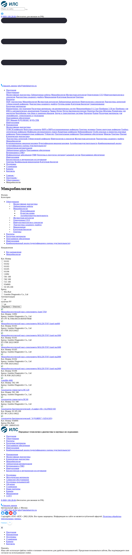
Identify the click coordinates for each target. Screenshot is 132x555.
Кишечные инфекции (67, 132)
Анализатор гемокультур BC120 (15, 390)
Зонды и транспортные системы (69, 113)
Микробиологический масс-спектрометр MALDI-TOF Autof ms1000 (31, 335)
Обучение (10, 484)
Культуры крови (27, 213)
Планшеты (45, 111)
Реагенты (10, 99)
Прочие (123, 134)
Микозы (107, 134)
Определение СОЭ (95, 95)
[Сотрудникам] (2, 14)
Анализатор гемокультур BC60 (14, 399)
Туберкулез (49, 134)
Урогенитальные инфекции (67, 134)
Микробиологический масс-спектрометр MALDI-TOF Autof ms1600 (31, 347)
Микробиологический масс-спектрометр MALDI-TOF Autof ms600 (30, 323)
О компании (11, 166)
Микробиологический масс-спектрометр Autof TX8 (24, 312)
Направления (12, 125)
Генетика (80, 97)
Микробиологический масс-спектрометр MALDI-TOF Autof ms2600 (31, 368)
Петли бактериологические (75, 111)
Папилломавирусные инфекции (30, 134)
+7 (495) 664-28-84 (9, 510)
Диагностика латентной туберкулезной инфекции (28, 139)
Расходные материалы (16, 106)
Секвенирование (97, 104)
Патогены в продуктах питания (51, 155)
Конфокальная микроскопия (27, 162)
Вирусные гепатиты (32, 129)
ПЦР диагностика (14, 102)
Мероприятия (12, 493)
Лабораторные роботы (41, 95)
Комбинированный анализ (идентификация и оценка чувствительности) (38, 243)
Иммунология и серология (92, 102)
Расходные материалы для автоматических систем (53, 109)
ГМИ (34, 155)
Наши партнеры (13, 489)
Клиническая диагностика (17, 136)
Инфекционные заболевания (18, 155)
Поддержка (11, 164)
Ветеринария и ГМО (15, 152)
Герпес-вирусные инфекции (108, 129)
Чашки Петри (56, 111)
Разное (96, 113)
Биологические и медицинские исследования (26, 159)
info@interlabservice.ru (27, 86)
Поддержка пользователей (17, 482)
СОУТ (9, 496)
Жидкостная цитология (76, 95)
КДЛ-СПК (34, 120)
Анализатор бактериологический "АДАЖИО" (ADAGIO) (26, 418)
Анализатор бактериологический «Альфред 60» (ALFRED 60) (28, 409)
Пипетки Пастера (95, 111)
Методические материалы (17, 477)
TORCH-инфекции (14, 129)
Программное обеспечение (18, 118)
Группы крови (64, 104)
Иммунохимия (12, 122)
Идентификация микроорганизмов (54, 143)
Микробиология (58, 95)
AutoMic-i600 (7, 380)
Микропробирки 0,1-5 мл (87, 109)
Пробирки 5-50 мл (107, 109)
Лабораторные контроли (69, 102)
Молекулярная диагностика (18, 95)
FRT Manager (12, 120)
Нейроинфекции (85, 132)
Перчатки (88, 113)
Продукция (11, 90)
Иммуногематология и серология (28, 222)
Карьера (9, 169)
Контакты (10, 171)
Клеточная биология (66, 97)
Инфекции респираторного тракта (42, 132)
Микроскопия (50, 97)
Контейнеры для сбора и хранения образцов (34, 113)
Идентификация (27, 211)
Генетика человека (87, 129)
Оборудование (12, 92)
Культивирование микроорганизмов (22, 143)
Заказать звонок (10, 86)
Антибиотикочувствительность (83, 143)
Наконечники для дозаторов (18, 109)
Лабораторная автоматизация (19, 148)
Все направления (13, 252)
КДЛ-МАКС (23, 120)
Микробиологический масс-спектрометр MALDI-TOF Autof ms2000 (31, 357)
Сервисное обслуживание (17, 480)
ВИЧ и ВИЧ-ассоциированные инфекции (60, 129)
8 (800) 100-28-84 (8, 16)
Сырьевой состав (72, 155)
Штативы (107, 111)
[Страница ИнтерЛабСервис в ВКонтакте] (7, 514)
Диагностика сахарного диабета (30, 97)
